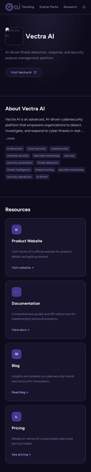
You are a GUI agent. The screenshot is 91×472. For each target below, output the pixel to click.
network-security (17, 155)
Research (70, 7)
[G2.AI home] (13, 7)
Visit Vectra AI (21, 72)
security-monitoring (71, 169)
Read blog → (20, 392)
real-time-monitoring (46, 155)
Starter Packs (48, 7)
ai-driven (42, 176)
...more (10, 138)
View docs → (20, 330)
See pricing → (21, 454)
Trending (28, 7)
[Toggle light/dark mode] (84, 7)
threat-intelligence (18, 169)
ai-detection (14, 148)
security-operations (19, 176)
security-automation (19, 162)
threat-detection (48, 162)
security (69, 155)
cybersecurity (59, 148)
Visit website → (23, 268)
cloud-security (37, 148)
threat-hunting (45, 169)
